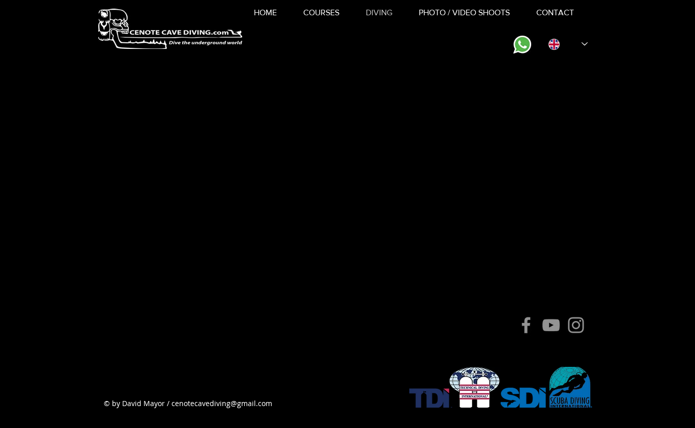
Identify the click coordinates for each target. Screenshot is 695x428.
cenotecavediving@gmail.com (221, 403)
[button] (321, 12)
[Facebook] (526, 325)
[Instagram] (576, 325)
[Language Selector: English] (568, 44)
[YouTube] (551, 325)
